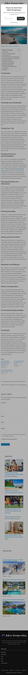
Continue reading (14, 22)
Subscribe (20, 18)
